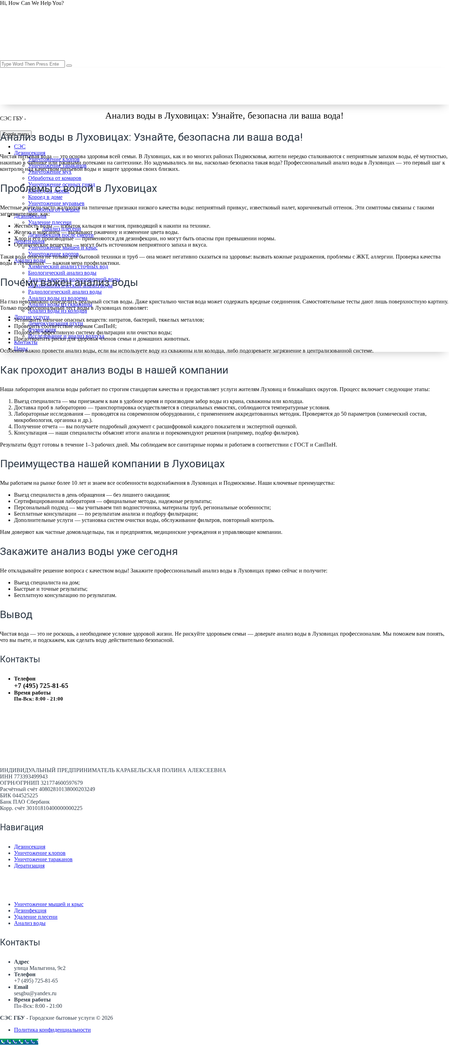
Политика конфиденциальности (52, 1030)
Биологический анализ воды (62, 273)
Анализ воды (30, 923)
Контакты (26, 342)
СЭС (20, 146)
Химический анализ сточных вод (68, 266)
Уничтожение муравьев (56, 203)
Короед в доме (45, 197)
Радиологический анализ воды (65, 292)
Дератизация (29, 866)
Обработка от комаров (54, 178)
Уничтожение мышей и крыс (48, 904)
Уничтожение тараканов (43, 859)
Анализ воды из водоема (57, 298)
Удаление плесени (50, 222)
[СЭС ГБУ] (80, 118)
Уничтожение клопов (40, 853)
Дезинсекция (29, 153)
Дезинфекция (30, 910)
